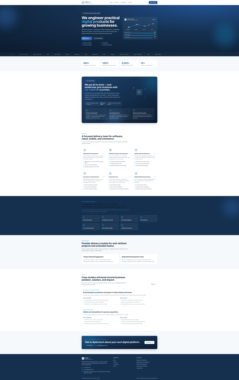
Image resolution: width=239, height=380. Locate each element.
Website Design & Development (143, 362)
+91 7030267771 (89, 345)
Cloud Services (140, 368)
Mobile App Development (142, 364)
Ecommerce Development (142, 366)
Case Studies (123, 2)
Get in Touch (148, 342)
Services (116, 2)
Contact (130, 2)
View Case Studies (98, 38)
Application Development (142, 360)
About (111, 2)
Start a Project (153, 2)
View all (153, 284)
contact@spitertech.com (102, 345)
